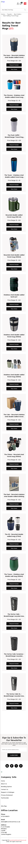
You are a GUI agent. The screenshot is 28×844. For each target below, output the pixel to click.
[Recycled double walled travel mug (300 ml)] (14, 204)
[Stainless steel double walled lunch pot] (14, 284)
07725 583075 (5, 816)
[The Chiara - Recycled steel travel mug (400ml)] (14, 444)
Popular (9, 14)
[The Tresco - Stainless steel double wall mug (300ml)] (14, 564)
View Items (14, 69)
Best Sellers (17, 14)
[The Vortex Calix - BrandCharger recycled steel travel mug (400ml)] (14, 603)
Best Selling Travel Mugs (10, 15)
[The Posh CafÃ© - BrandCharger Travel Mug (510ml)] (14, 124)
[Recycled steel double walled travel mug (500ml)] (14, 244)
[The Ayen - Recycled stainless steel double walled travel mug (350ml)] (14, 45)
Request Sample (14, 65)
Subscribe (14, 755)
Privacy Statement (7, 795)
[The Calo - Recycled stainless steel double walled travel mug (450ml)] (14, 404)
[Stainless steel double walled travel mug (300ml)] (14, 324)
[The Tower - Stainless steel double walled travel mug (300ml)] (14, 164)
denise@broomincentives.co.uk (10, 821)
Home (3, 14)
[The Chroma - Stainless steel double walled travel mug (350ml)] (14, 85)
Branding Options (6, 786)
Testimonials (5, 798)
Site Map (4, 806)
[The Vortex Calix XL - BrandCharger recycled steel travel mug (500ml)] (14, 683)
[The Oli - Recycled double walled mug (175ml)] (14, 524)
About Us (4, 784)
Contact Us (4, 789)
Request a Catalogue (7, 792)
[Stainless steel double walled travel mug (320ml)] (14, 364)
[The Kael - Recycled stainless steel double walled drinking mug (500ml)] (14, 484)
